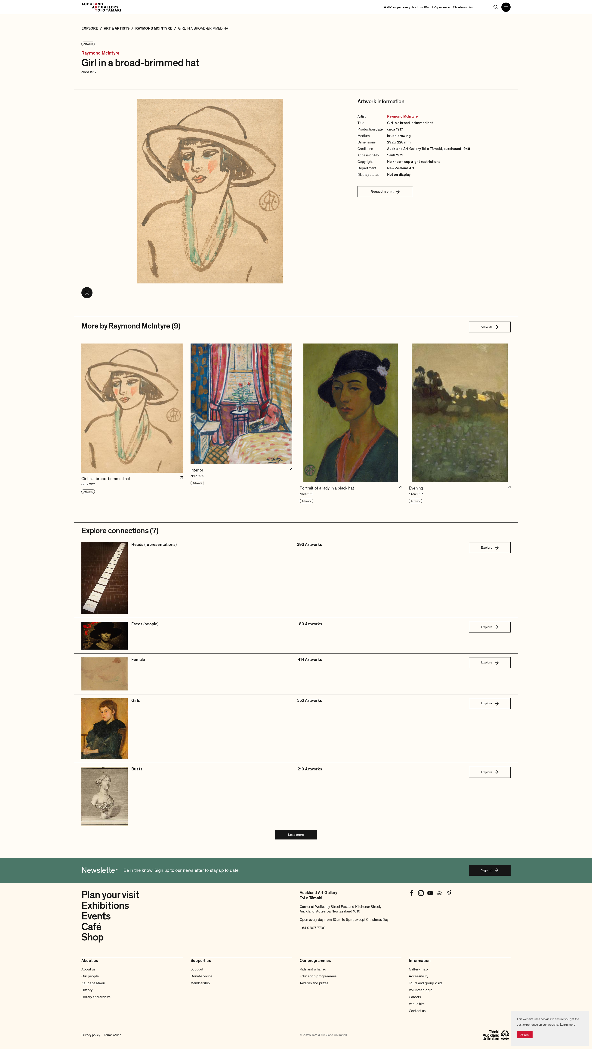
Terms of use (112, 1035)
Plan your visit (110, 895)
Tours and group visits (426, 983)
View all (486, 327)
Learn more (567, 1024)
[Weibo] (448, 893)
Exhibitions (105, 905)
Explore (486, 547)
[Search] (495, 7)
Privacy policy (90, 1035)
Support (197, 969)
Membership (200, 983)
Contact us (417, 1010)
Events (96, 916)
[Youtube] (430, 893)
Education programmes (318, 976)
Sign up (486, 870)
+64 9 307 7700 (312, 927)
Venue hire (417, 1003)
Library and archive (96, 997)
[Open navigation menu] (506, 7)
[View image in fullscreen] (86, 292)
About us (88, 969)
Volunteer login (420, 990)
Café (91, 926)
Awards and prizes (314, 983)
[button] (132, 424)
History (86, 990)
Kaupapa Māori (93, 983)
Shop (92, 937)
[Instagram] (421, 893)
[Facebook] (411, 893)
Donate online (201, 976)
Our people (90, 976)
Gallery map (418, 969)
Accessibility (418, 976)
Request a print (382, 191)
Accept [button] (525, 1035)
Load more (296, 834)
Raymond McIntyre (100, 53)
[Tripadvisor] (439, 893)
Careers (415, 997)
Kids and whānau (313, 969)
